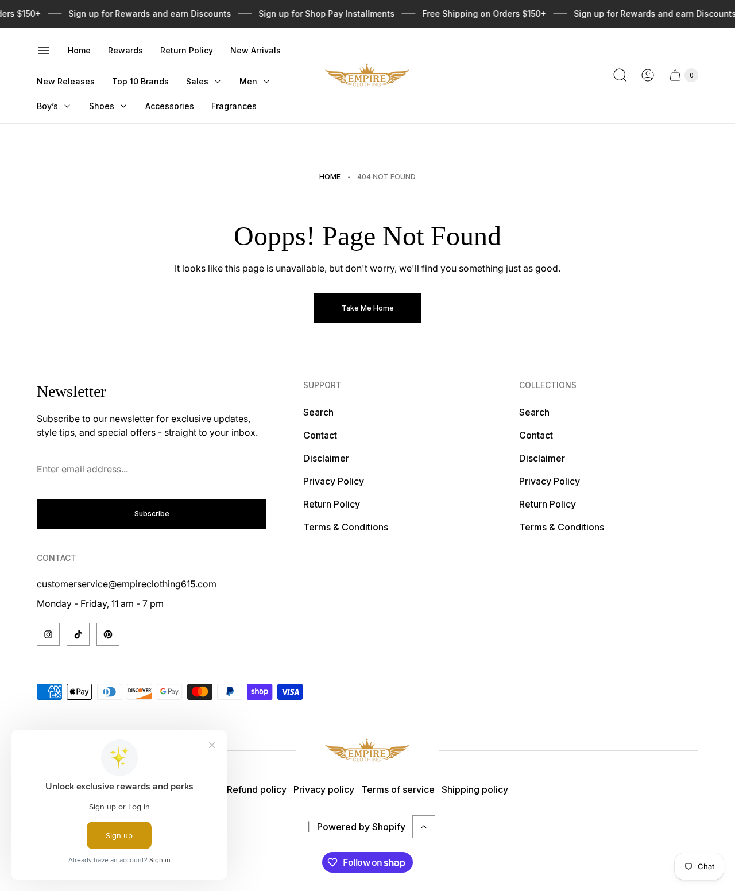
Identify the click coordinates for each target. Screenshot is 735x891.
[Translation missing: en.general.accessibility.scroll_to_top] (423, 826)
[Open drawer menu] (43, 50)
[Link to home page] (367, 751)
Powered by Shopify (361, 826)
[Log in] (647, 75)
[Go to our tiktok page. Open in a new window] (78, 634)
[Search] (620, 75)
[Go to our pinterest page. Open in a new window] (107, 634)
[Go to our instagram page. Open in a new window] (48, 634)
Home (330, 176)
